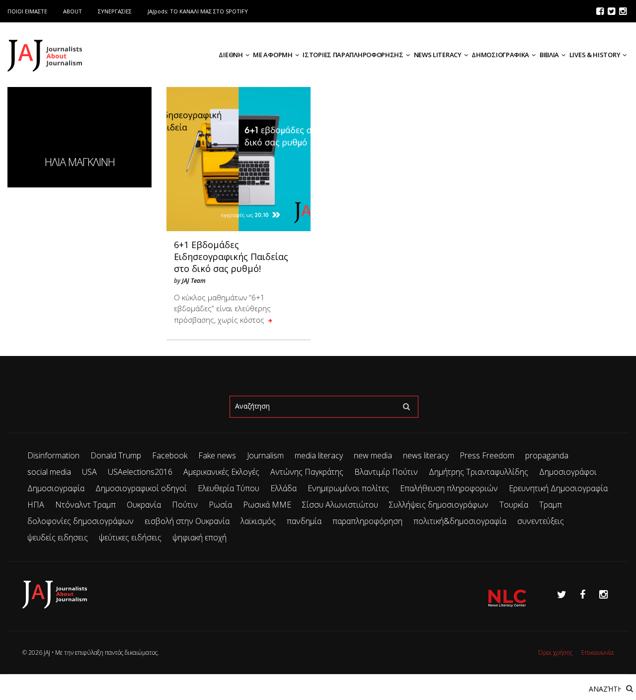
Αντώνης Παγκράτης (306, 471)
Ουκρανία (144, 504)
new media (373, 455)
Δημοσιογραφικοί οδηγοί (141, 488)
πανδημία (304, 521)
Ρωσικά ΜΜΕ (267, 504)
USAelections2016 (140, 471)
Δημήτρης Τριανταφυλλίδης (478, 471)
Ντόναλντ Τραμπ (85, 504)
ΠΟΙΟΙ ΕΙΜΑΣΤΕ (27, 11)
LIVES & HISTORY (595, 54)
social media (49, 471)
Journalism (265, 455)
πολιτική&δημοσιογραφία (459, 521)
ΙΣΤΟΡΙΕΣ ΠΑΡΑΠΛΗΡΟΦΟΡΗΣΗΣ (353, 54)
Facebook (169, 455)
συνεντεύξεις (540, 521)
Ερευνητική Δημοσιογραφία (558, 488)
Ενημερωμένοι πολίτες (348, 488)
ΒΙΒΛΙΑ (549, 54)
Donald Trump (115, 455)
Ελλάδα (283, 488)
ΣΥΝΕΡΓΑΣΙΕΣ (115, 11)
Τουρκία (513, 504)
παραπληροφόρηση (367, 521)
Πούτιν (185, 504)
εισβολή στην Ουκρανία (187, 521)
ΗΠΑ (35, 504)
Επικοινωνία (597, 652)
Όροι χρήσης (555, 652)
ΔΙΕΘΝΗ (230, 54)
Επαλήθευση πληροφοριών (449, 488)
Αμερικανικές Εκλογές (221, 471)
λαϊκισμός (258, 521)
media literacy (319, 455)
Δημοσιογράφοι (568, 471)
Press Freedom (487, 455)
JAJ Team (194, 280)
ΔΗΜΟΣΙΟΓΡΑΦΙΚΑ (500, 54)
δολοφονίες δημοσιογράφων (80, 521)
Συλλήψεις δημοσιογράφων (438, 504)
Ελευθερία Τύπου (228, 488)
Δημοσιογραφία (55, 488)
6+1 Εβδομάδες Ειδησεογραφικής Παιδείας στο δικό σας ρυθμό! (231, 256)
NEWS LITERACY (438, 54)
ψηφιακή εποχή (199, 537)
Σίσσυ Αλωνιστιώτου (340, 504)
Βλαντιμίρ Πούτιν (386, 471)
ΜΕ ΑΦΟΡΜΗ (272, 54)
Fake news (217, 455)
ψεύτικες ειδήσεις (130, 537)
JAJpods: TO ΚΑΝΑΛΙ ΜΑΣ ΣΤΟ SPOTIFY (198, 11)
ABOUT (72, 11)
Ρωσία (220, 504)
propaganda (546, 455)
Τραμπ (550, 504)
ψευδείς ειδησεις (57, 537)
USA (89, 471)
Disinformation (53, 455)
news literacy (426, 455)
